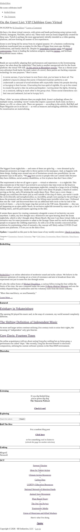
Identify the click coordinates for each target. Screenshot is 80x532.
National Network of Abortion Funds (40, 489)
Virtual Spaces (74, 236)
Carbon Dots (40, 480)
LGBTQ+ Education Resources (40, 484)
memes (57, 51)
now (29, 175)
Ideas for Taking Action (40, 470)
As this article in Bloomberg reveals (41, 67)
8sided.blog (5, 274)
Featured (20, 236)
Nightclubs (64, 236)
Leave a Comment (34, 28)
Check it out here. (72, 232)
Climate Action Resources (40, 475)
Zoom (2, 239)
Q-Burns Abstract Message (56, 286)
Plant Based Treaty (40, 499)
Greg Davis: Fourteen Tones (17, 335)
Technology (28, 236)
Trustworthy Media (40, 508)
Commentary (13, 236)
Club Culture (41, 236)
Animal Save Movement (40, 494)
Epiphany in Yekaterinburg (16, 308)
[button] (40, 452)
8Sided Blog (5, 3)
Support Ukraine (40, 465)
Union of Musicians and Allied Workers (40, 513)
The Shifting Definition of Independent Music (28, 322)
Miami (58, 236)
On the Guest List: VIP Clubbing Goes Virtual (31, 22)
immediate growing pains (50, 48)
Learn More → (6, 297)
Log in (38, 529)
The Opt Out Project (40, 503)
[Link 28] (40, 385)
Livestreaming (51, 236)
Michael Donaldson (32, 284)
